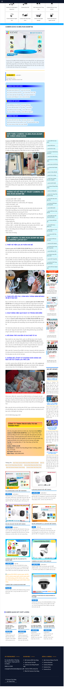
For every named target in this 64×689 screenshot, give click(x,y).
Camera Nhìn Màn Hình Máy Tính (52, 199)
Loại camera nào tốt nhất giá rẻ (13, 96)
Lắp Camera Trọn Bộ (30, 662)
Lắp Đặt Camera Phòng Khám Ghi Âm (52, 352)
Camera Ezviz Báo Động (52, 156)
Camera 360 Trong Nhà (52, 259)
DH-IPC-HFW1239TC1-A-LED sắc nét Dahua (44, 523)
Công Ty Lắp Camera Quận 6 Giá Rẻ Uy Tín (52, 404)
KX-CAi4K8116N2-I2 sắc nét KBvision (15, 490)
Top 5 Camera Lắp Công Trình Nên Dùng (14, 94)
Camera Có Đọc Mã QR (52, 172)
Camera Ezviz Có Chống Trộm (52, 160)
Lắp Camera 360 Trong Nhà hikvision (52, 263)
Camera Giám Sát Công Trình (34, 467)
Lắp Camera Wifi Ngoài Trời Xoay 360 (52, 204)
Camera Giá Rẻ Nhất (51, 183)
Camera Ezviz (47, 669)
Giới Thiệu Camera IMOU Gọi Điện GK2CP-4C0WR (25, 462)
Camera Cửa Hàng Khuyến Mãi (31, 665)
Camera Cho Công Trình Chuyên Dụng (52, 195)
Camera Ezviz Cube (51, 148)
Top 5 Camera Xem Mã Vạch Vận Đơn (14, 92)
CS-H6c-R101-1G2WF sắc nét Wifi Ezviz (9, 627)
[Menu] (2, 1)
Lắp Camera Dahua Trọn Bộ (51, 660)
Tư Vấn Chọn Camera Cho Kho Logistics (51, 179)
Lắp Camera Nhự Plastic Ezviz (52, 168)
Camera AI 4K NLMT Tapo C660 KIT (41, 561)
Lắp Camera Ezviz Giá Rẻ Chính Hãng (52, 453)
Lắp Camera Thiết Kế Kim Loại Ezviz (52, 152)
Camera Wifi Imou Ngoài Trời (27, 111)
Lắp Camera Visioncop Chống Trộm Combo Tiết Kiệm (17, 124)
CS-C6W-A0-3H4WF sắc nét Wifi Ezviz (36, 626)
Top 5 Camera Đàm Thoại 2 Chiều (29, 92)
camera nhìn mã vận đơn (25, 90)
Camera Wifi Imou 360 (51, 251)
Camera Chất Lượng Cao (31, 668)
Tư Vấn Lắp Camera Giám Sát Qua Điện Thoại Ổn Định (52, 428)
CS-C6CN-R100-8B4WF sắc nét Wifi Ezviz (22, 627)
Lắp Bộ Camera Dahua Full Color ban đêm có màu (16, 122)
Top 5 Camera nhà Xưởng (25, 96)
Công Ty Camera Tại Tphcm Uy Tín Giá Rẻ (52, 379)
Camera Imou (47, 667)
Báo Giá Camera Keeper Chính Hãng (15, 467)
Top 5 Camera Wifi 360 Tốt (52, 221)
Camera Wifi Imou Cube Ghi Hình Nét (52, 230)
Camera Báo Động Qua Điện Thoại (32, 465)
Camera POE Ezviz (51, 145)
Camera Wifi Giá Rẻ (51, 207)
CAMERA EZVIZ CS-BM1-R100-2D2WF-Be (19, 27)
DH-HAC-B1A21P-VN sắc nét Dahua (15, 524)
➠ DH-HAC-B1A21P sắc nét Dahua (41, 489)
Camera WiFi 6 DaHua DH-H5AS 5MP (15, 584)
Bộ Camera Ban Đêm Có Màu (32, 122)
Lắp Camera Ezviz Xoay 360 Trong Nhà (52, 247)
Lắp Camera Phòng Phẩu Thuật (52, 187)
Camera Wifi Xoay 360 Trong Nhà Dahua (51, 216)
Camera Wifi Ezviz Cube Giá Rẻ (52, 212)
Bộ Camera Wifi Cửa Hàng (31, 660)
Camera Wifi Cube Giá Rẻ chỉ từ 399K (14, 109)
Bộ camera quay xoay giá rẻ (52, 306)
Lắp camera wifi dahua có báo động (13, 111)
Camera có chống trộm (52, 190)
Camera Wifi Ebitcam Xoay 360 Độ (13, 105)
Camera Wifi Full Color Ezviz (51, 141)
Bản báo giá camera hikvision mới (13, 90)
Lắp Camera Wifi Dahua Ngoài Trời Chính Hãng (16, 107)
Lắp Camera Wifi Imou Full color (51, 239)
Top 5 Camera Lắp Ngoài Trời (29, 94)
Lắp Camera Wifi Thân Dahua (51, 235)
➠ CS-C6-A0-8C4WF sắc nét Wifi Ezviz (49, 626)
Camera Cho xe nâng (51, 175)
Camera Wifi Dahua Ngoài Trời (51, 225)
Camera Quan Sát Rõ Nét (52, 164)
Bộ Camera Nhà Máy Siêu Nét (51, 328)
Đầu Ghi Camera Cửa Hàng (32, 671)
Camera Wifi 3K (29, 107)
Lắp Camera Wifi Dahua (25, 105)
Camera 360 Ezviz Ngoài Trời (52, 267)
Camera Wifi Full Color (26, 109)
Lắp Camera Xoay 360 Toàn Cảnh (51, 255)
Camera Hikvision (48, 664)
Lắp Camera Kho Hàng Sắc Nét (52, 284)
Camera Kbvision (48, 662)
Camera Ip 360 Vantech (52, 243)
